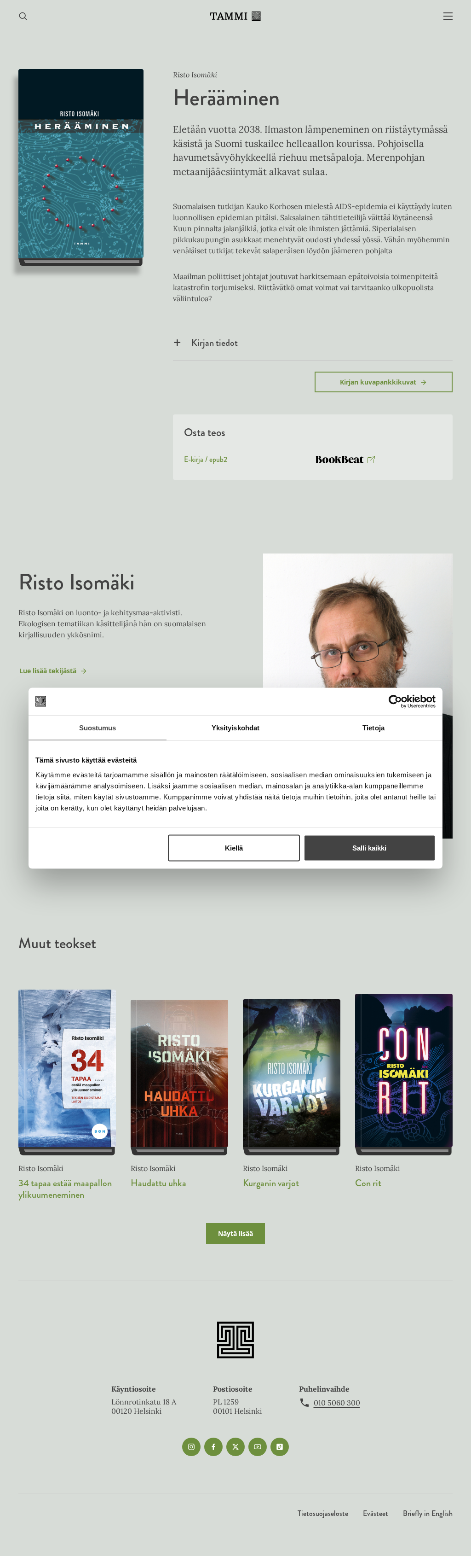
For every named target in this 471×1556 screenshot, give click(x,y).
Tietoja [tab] (373, 727)
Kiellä (234, 847)
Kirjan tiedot (214, 343)
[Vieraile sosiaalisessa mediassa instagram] (191, 1447)
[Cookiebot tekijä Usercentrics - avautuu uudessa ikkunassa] (395, 701)
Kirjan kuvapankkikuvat (378, 382)
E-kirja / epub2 (205, 461)
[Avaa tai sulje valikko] (448, 16)
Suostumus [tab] (97, 727)
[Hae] (23, 16)
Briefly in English (428, 1513)
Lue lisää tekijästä (47, 673)
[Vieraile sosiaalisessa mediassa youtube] (257, 1447)
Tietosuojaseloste (323, 1513)
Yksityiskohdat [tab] (235, 727)
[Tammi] (235, 16)
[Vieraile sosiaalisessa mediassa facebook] (213, 1447)
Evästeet (375, 1513)
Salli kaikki (369, 847)
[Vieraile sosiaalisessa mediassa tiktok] (279, 1447)
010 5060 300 (337, 1402)
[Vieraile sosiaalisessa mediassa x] (235, 1447)
